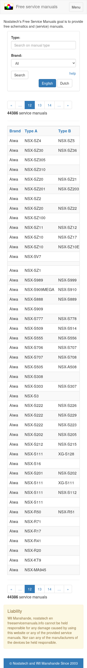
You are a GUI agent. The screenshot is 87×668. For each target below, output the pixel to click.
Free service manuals (36, 6)
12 (30, 105)
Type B (64, 131)
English (47, 83)
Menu (77, 8)
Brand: (16, 55)
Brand (15, 131)
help (72, 73)
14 (49, 105)
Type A (31, 131)
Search (19, 74)
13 (40, 105)
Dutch (64, 83)
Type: (15, 37)
